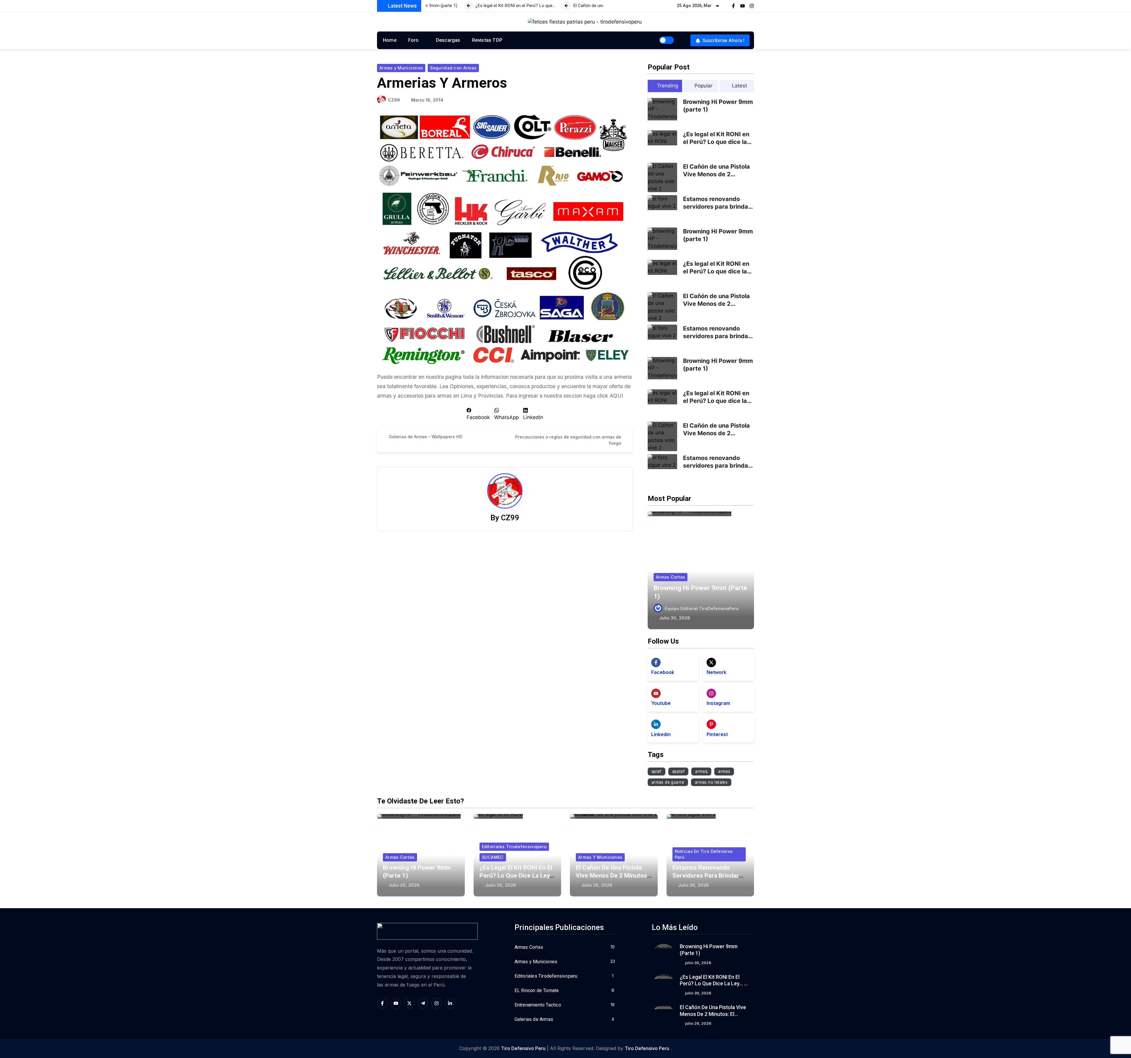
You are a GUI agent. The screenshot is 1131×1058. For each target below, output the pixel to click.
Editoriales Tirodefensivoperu (514, 846)
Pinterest (717, 734)
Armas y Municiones (401, 67)
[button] (478, 413)
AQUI (616, 396)
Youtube (661, 703)
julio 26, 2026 (596, 885)
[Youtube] (742, 6)
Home (389, 40)
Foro (413, 40)
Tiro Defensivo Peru (523, 1048)
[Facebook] (656, 662)
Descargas (448, 40)
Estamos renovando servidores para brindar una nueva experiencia (716, 206)
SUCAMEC (493, 857)
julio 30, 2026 (674, 617)
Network (716, 672)
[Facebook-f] (733, 6)
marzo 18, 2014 (427, 99)
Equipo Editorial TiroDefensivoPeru (702, 608)
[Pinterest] (711, 724)
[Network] (711, 662)
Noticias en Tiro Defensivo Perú (704, 854)
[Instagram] (751, 6)
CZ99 (394, 99)
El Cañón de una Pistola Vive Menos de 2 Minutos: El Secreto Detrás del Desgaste (713, 1014)
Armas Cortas (670, 576)
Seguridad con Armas (453, 67)
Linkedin (661, 734)
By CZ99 (504, 517)
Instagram (718, 703)
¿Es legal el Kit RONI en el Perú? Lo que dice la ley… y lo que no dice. (716, 142)
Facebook (662, 672)
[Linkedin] (656, 724)
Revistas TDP (487, 40)
